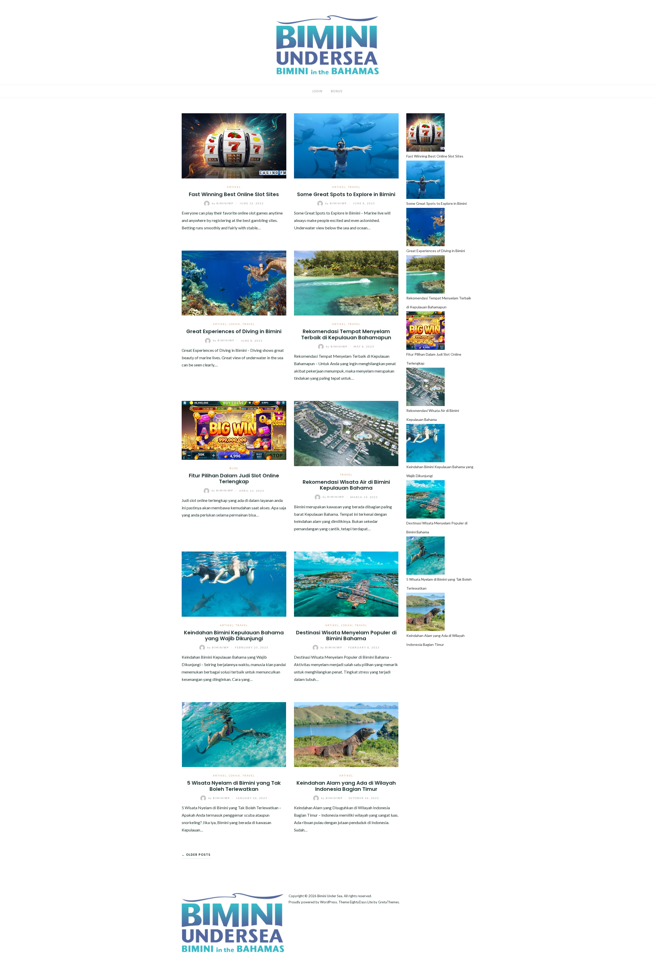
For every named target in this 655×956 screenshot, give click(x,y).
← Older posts (196, 854)
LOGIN (317, 91)
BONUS (337, 91)
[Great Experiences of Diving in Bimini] (234, 282)
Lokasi (235, 323)
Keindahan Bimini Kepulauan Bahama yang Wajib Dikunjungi (234, 635)
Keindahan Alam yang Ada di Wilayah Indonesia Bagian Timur (346, 785)
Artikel (234, 186)
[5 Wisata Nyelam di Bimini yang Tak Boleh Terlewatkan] (234, 734)
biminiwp (223, 203)
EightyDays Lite (361, 902)
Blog (234, 468)
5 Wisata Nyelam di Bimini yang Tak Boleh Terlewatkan (234, 785)
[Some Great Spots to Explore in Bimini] (346, 145)
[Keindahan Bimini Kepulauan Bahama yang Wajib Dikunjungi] (234, 583)
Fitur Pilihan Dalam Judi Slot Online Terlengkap (234, 478)
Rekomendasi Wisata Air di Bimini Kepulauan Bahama (346, 484)
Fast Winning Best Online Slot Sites (234, 194)
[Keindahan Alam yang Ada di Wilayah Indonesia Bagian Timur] (346, 734)
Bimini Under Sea (329, 896)
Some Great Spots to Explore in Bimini (346, 194)
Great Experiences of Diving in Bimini (233, 331)
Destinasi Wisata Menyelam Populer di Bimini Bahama (346, 635)
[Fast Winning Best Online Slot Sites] (234, 145)
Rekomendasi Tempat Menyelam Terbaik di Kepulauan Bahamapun (346, 334)
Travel (354, 186)
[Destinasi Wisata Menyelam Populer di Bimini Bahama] (346, 583)
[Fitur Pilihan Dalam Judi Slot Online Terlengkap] (234, 429)
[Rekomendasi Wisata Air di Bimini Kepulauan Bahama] (346, 433)
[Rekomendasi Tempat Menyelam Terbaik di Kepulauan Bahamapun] (346, 282)
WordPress (328, 902)
